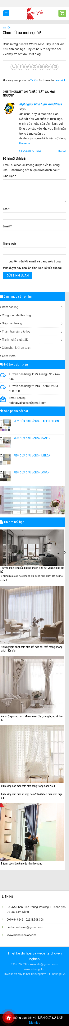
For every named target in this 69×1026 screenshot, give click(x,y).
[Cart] (62, 13)
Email (7, 226)
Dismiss (34, 1022)
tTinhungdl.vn (57, 974)
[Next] (65, 552)
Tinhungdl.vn (38, 974)
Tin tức (7, 28)
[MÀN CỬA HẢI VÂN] (34, 13)
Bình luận (9, 176)
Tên (6, 209)
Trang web (9, 243)
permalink (60, 80)
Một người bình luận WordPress (40, 104)
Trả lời (62, 151)
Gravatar (24, 143)
